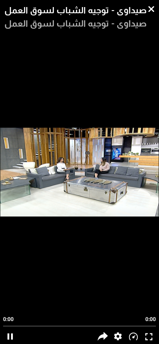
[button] (118, 336)
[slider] (79, 322)
